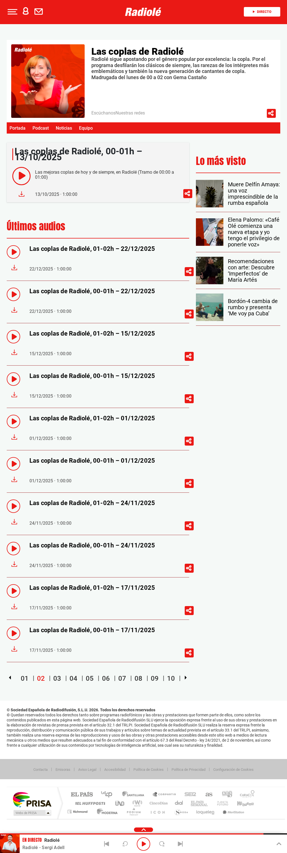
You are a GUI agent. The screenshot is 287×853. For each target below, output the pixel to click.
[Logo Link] (143, 11)
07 (122, 678)
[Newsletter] (40, 12)
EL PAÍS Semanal (200, 803)
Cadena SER (188, 794)
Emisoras (62, 769)
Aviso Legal (87, 769)
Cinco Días (157, 803)
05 (90, 678)
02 (41, 678)
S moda (180, 811)
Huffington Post (89, 803)
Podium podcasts (133, 811)
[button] (11, 12)
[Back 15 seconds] (125, 844)
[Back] (107, 844)
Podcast (41, 128)
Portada (18, 128)
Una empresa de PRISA (32, 799)
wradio (136, 803)
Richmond (78, 811)
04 (73, 678)
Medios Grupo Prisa (32, 813)
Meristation (232, 811)
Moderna (106, 811)
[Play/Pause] (143, 844)
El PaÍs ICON (157, 811)
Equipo (86, 128)
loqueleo (205, 811)
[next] (186, 678)
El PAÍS (81, 794)
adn (225, 794)
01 (25, 678)
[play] (21, 176)
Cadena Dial (179, 803)
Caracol (245, 794)
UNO (120, 803)
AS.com (206, 794)
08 (138, 678)
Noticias (64, 128)
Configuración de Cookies (233, 769)
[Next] (180, 844)
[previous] (10, 678)
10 (171, 678)
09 (155, 678)
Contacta (40, 769)
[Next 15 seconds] (162, 844)
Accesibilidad (115, 769)
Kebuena (240, 803)
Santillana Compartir (165, 794)
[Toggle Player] (278, 844)
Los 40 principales (108, 794)
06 (106, 678)
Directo (264, 12)
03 (57, 678)
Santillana (135, 794)
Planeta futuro (220, 803)
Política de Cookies (148, 769)
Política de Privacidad (188, 769)
